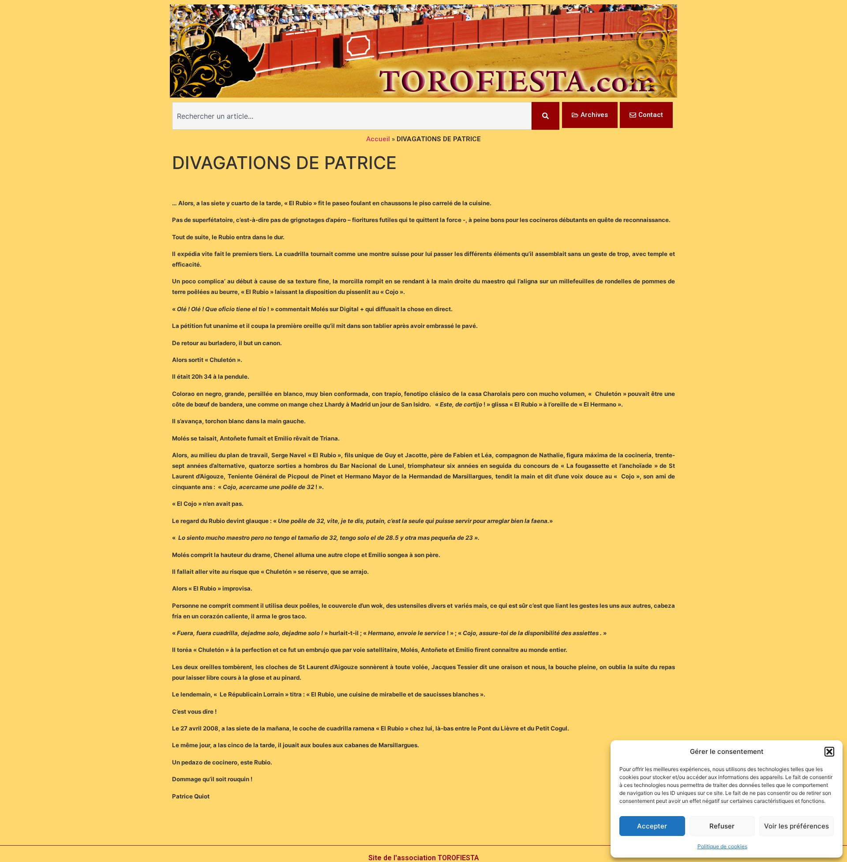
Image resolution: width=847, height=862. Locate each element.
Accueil (378, 139)
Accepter (652, 826)
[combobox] (352, 116)
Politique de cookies (722, 846)
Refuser (722, 826)
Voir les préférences (796, 826)
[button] (829, 751)
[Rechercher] (545, 116)
